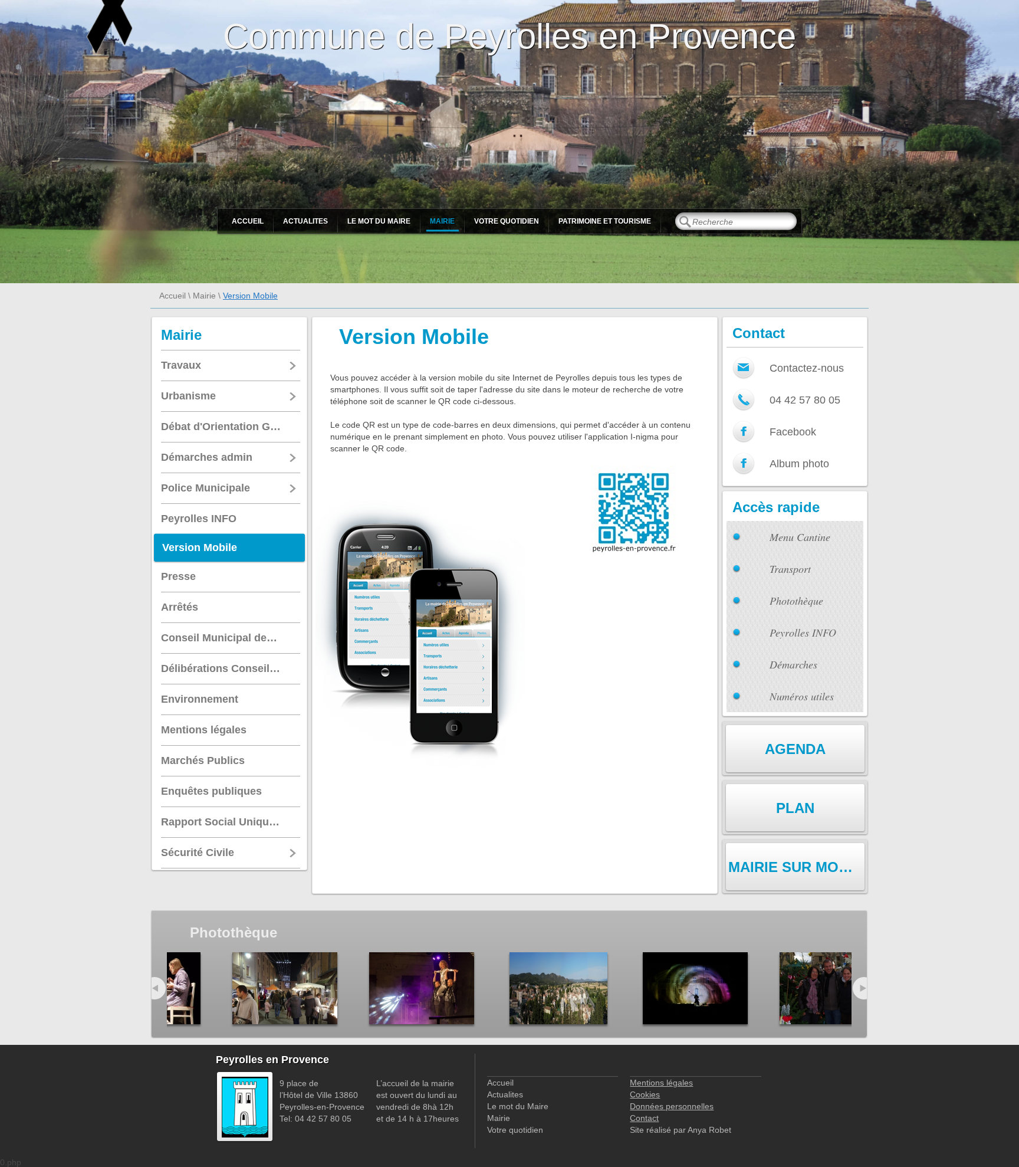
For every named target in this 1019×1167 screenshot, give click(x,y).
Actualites (305, 221)
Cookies (645, 1094)
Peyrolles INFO (803, 632)
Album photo (799, 464)
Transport (790, 569)
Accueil (248, 221)
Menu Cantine (800, 537)
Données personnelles (672, 1106)
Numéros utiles (802, 696)
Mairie (442, 221)
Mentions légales (661, 1082)
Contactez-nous (807, 368)
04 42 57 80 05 (805, 400)
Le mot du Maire (378, 221)
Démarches (793, 664)
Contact (644, 1118)
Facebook (793, 432)
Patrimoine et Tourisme (604, 221)
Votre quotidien (506, 221)
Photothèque (796, 601)
